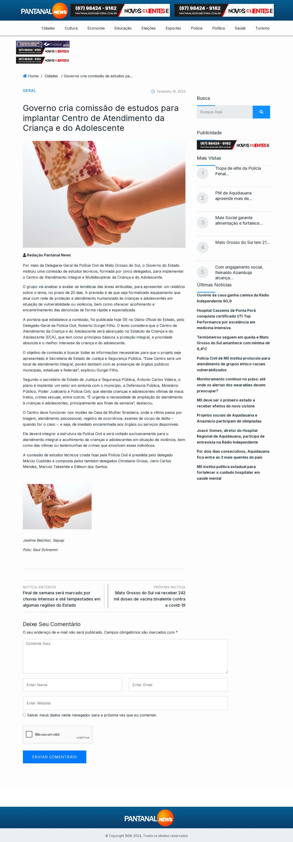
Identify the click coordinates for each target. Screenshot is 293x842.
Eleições (148, 28)
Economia (96, 28)
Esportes (173, 28)
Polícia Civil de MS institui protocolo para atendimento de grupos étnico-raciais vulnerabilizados (233, 364)
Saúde (240, 28)
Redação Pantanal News (48, 255)
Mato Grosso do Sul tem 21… (242, 242)
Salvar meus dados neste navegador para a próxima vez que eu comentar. (92, 715)
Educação (123, 28)
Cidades (48, 28)
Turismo (262, 28)
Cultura (71, 28)
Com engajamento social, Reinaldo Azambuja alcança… (239, 272)
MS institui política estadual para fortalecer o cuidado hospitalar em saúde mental (228, 472)
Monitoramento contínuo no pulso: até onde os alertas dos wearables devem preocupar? (231, 385)
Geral (29, 90)
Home (33, 76)
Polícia (196, 28)
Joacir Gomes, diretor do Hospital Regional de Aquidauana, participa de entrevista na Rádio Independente (231, 436)
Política (218, 28)
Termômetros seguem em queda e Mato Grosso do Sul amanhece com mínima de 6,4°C (233, 343)
